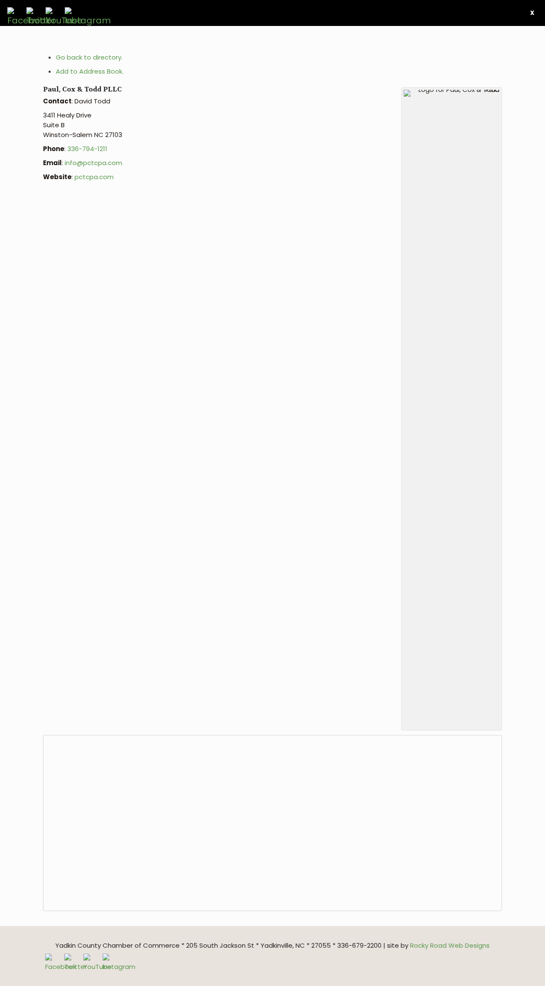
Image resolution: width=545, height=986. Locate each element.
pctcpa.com (94, 176)
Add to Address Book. (89, 71)
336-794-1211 (87, 148)
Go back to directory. (89, 57)
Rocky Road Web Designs (450, 945)
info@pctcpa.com (93, 162)
